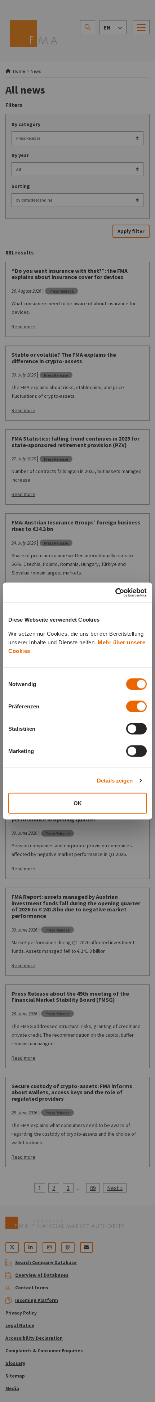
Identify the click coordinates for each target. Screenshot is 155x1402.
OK (78, 803)
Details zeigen (115, 780)
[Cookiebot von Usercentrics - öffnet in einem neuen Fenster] (115, 592)
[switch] (136, 706)
